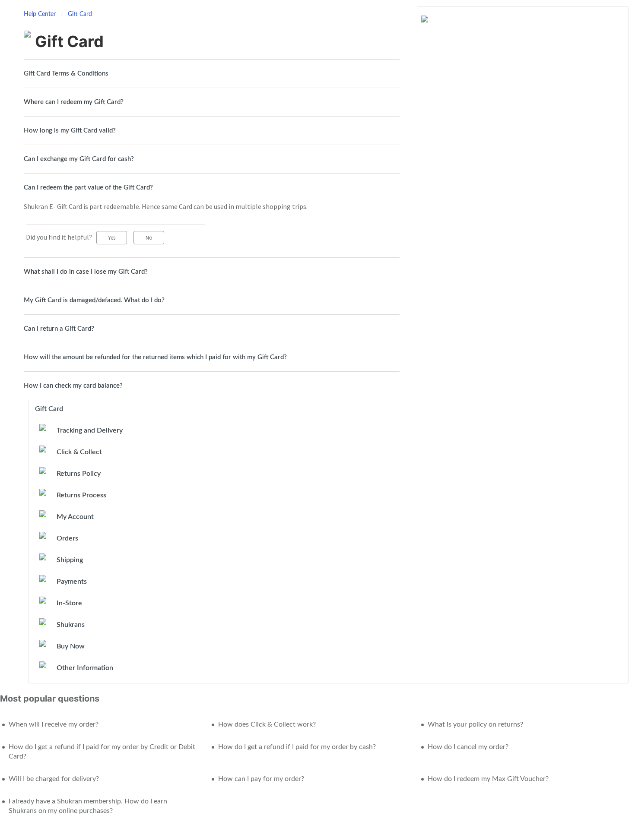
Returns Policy (79, 473)
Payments (72, 581)
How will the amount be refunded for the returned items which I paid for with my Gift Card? (155, 357)
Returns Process (81, 495)
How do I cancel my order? (468, 746)
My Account (75, 516)
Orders (67, 538)
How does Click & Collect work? (267, 724)
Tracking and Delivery (90, 430)
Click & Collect (79, 452)
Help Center (40, 14)
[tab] (212, 74)
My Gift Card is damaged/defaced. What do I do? (94, 300)
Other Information (85, 667)
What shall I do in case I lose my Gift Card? (86, 272)
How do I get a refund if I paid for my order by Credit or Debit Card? (102, 751)
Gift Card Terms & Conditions (66, 73)
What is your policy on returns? (475, 724)
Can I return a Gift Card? (59, 329)
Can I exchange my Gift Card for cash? (79, 159)
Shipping (70, 559)
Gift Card (80, 14)
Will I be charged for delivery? (54, 778)
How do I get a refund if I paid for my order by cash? (297, 746)
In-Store (69, 603)
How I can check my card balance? (73, 386)
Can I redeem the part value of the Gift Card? (88, 187)
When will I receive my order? (53, 724)
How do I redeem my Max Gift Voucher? (488, 778)
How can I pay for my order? (261, 778)
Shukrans (71, 624)
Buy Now (71, 646)
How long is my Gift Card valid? (70, 130)
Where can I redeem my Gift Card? (74, 102)
